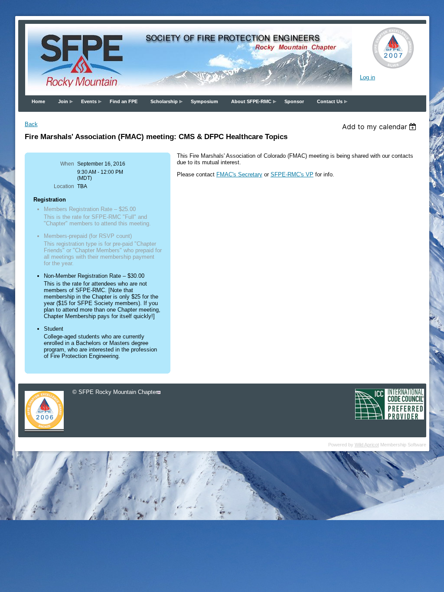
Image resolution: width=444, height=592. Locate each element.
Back (31, 124)
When (67, 164)
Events (89, 101)
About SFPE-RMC (251, 101)
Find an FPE (123, 101)
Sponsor (294, 101)
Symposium (204, 101)
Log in (367, 77)
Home (38, 101)
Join (63, 101)
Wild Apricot (367, 444)
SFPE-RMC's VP (292, 174)
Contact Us (330, 101)
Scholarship (164, 101)
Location (64, 186)
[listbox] (380, 126)
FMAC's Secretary (239, 174)
